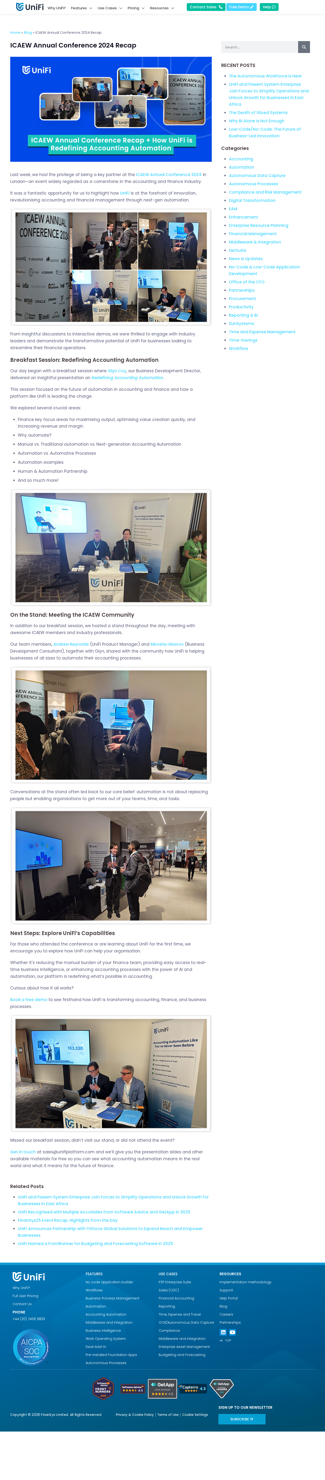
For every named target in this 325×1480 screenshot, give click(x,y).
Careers (226, 1314)
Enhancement (243, 217)
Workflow (238, 348)
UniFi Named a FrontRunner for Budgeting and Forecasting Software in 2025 (95, 1243)
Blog (28, 32)
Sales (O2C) (169, 1290)
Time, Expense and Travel (180, 1314)
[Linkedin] (223, 1332)
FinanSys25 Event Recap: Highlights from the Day (68, 1220)
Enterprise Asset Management (184, 1346)
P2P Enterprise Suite (175, 1282)
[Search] (304, 47)
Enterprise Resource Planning (258, 225)
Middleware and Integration (110, 1322)
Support (226, 1290)
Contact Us (22, 1304)
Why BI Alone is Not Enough (256, 121)
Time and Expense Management (262, 332)
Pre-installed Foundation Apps (111, 1354)
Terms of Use (168, 1415)
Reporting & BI (243, 315)
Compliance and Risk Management (265, 192)
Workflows (94, 1290)
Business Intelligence (103, 1330)
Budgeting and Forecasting (182, 1354)
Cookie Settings (195, 1415)
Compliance (169, 1330)
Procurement (242, 298)
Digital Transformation (252, 200)
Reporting (167, 1306)
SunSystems (241, 323)
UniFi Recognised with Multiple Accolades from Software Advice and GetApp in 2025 (104, 1212)
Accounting (241, 159)
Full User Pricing (25, 1296)
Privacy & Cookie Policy (135, 1415)
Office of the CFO (247, 282)
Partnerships (242, 290)
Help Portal (229, 1298)
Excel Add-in (96, 1346)
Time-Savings (243, 340)
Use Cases (168, 1273)
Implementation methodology (245, 1282)
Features (94, 1273)
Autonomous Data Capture (257, 175)
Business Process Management (112, 1298)
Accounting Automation (106, 1314)
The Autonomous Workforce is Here (265, 76)
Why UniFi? (21, 1287)
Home (15, 32)
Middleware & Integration (255, 242)
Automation (241, 167)
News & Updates (246, 259)
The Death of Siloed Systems (259, 112)
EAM (233, 209)
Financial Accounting (176, 1298)
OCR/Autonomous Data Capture (186, 1322)
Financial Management (253, 234)
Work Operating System (106, 1338)
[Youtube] (232, 1332)
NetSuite (237, 250)
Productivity (241, 307)
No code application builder (109, 1282)
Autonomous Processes (253, 184)
